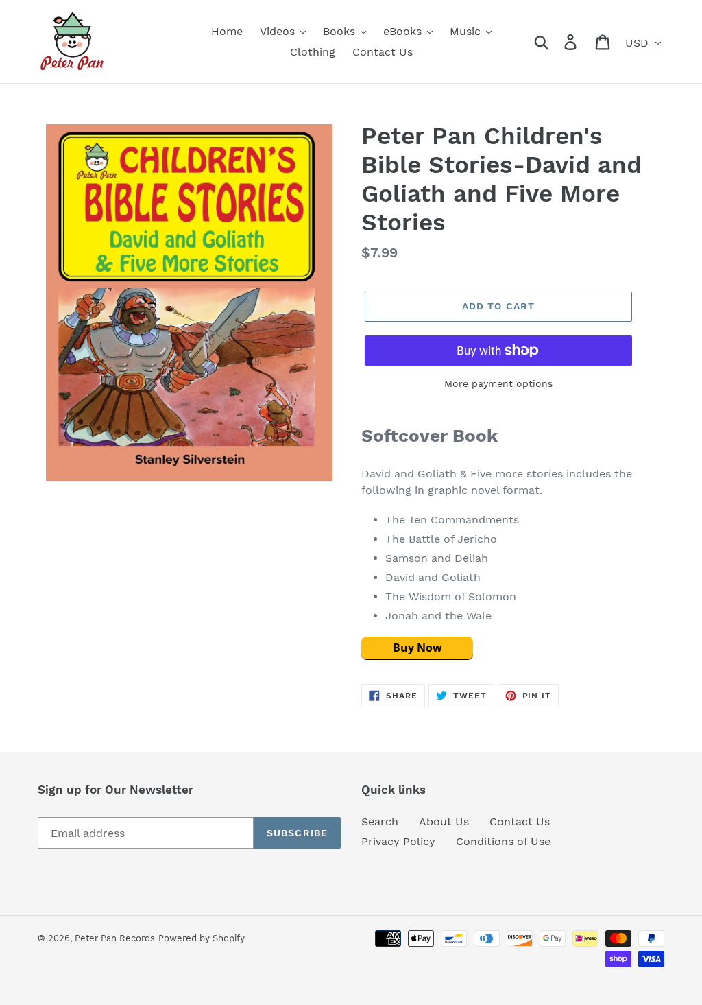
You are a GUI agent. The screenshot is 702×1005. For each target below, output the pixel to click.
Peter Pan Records (115, 938)
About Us (444, 821)
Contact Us (519, 821)
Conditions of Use (503, 841)
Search (379, 821)
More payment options (498, 383)
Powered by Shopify (201, 938)
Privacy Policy (398, 841)
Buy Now (417, 647)
